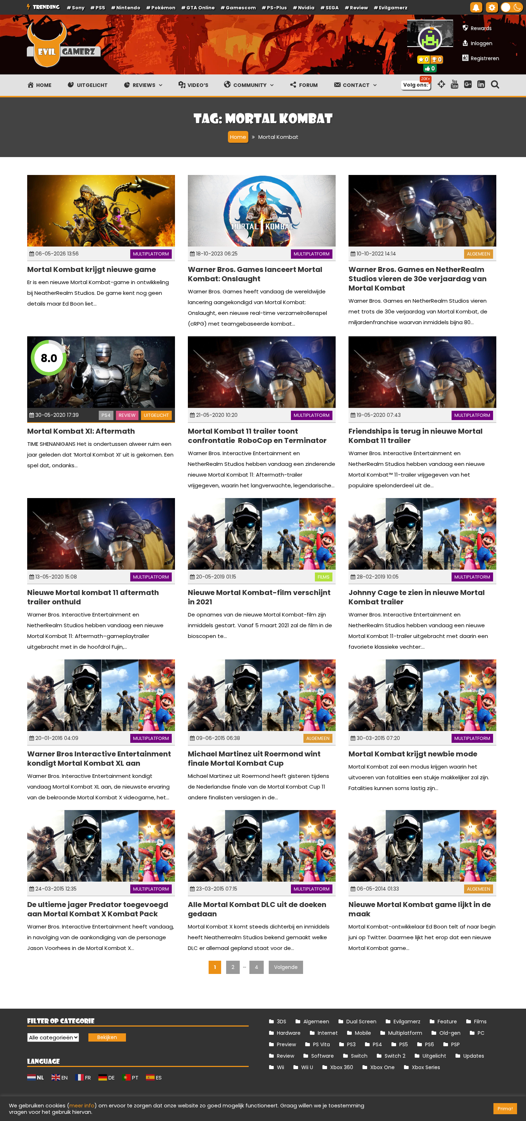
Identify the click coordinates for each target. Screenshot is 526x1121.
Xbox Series (426, 1067)
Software (322, 1055)
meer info (81, 1105)
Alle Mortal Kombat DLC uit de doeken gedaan (257, 909)
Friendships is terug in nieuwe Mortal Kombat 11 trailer (416, 435)
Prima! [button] (505, 1108)
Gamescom (241, 7)
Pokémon (163, 7)
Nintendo (128, 7)
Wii (280, 1067)
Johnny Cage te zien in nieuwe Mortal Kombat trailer (417, 597)
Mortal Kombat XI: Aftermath (81, 431)
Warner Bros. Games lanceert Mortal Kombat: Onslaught (255, 274)
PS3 (351, 1044)
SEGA (332, 7)
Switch (359, 1055)
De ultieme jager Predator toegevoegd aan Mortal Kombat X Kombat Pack (97, 909)
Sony (78, 7)
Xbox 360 (341, 1067)
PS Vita (321, 1044)
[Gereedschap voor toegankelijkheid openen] (492, 7)
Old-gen (450, 1033)
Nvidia (306, 7)
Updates (473, 1055)
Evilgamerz (393, 7)
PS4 (106, 415)
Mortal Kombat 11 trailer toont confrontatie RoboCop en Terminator (257, 435)
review (359, 7)
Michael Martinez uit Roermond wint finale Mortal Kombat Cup (254, 758)
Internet (328, 1033)
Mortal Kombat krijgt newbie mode (413, 754)
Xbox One (382, 1067)
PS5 (100, 7)
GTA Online (200, 7)
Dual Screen (361, 1021)
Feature (447, 1021)
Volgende (286, 967)
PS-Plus (277, 7)
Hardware (289, 1033)
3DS (281, 1021)
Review (127, 415)
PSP (455, 1044)
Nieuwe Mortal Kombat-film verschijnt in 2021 (259, 597)
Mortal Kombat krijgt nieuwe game (91, 269)
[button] (512, 7)
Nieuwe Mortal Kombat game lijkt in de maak (420, 909)
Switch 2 (395, 1055)
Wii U (307, 1067)
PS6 (429, 1044)
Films (324, 577)
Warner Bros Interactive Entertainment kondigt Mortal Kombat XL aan (99, 758)
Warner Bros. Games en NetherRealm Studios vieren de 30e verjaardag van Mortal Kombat (418, 278)
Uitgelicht (156, 415)
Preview (286, 1044)
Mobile (363, 1033)
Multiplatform (151, 253)
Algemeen (478, 253)
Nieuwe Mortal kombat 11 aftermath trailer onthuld (93, 597)
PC (481, 1033)
